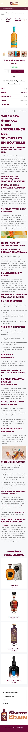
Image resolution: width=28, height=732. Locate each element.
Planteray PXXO (14, 617)
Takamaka (17, 84)
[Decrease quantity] (5, 71)
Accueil (3, 13)
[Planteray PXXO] (14, 603)
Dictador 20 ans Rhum (14, 681)
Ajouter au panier (17, 71)
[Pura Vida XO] (14, 571)
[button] (15, 581)
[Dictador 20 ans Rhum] (14, 666)
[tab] (5, 111)
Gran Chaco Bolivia (14, 649)
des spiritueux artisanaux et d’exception (12, 505)
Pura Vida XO (14, 585)
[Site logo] (14, 3)
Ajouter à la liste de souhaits (14, 76)
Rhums (9, 13)
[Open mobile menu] (1, 3)
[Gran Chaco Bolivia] (14, 634)
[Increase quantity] (9, 71)
